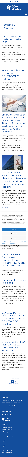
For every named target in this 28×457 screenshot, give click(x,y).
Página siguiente (14, 383)
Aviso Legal (4, 449)
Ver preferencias (14, 238)
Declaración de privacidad (13, 242)
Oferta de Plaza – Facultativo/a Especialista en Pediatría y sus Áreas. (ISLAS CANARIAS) (13, 260)
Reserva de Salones (7, 427)
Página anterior (14, 378)
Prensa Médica (5, 433)
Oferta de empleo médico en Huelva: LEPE (12, 39)
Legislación (5, 431)
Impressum (23, 241)
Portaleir (4, 440)
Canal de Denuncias (7, 452)
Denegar (14, 233)
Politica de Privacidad (7, 450)
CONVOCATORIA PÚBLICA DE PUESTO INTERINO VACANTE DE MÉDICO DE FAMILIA (13, 318)
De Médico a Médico (7, 429)
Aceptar (14, 229)
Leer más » (5, 64)
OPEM (3, 441)
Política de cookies (4, 242)
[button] (26, 13)
